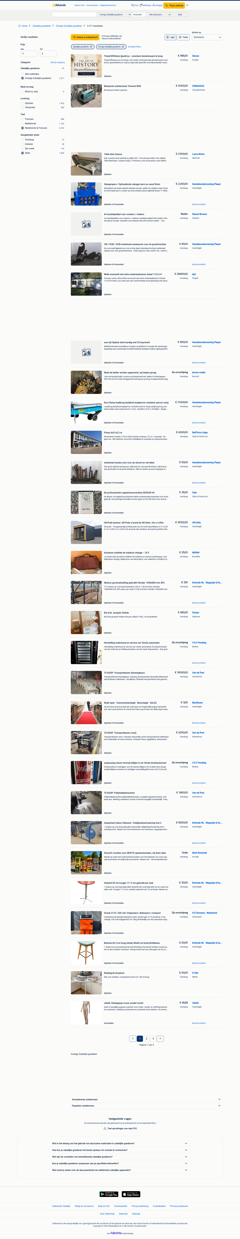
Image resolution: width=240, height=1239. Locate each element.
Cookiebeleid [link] (159, 1206)
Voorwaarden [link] (92, 5)
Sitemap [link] (136, 1213)
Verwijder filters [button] (134, 47)
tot (41, 49)
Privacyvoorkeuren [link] (179, 1206)
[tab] (170, 37)
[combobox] (74, 14)
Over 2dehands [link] (107, 1213)
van (22, 49)
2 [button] (146, 1039)
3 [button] (153, 1039)
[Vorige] (132, 1039)
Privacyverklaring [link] (140, 1206)
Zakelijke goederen (81, 47)
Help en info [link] (79, 5)
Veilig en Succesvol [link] (84, 1206)
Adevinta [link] (123, 1213)
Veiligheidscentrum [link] (108, 5)
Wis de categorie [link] (58, 62)
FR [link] (187, 5)
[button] (145, 5)
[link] (62, 5)
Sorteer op (196, 32)
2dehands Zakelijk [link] (61, 1206)
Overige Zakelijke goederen (109, 47)
